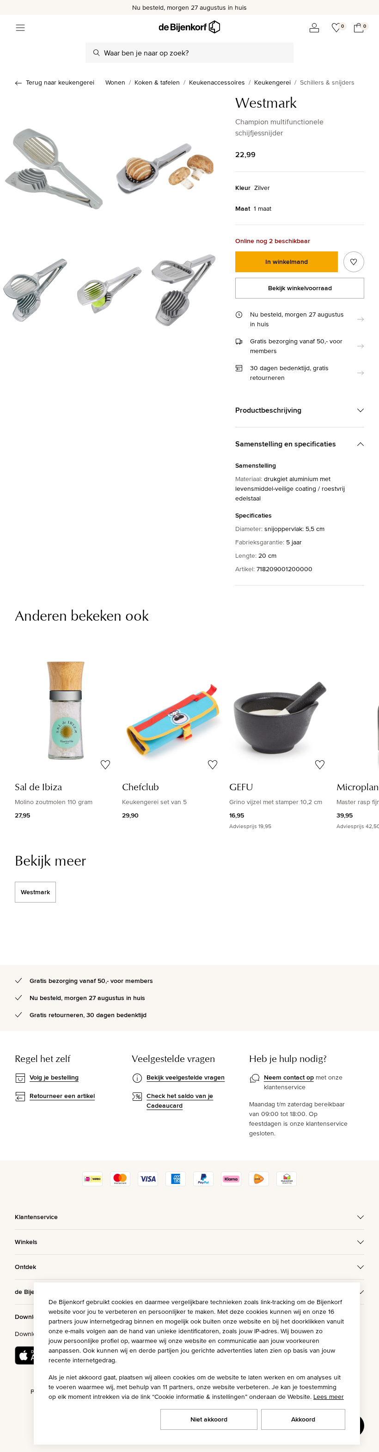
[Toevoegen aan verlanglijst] (353, 261)
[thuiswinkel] (286, 1184)
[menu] (20, 27)
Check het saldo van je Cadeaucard (180, 1100)
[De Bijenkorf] (189, 27)
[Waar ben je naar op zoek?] (96, 52)
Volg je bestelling (54, 1077)
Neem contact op (289, 1077)
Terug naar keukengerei (60, 82)
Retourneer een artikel (62, 1095)
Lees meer (328, 1396)
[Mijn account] (314, 27)
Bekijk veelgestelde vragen (186, 1077)
